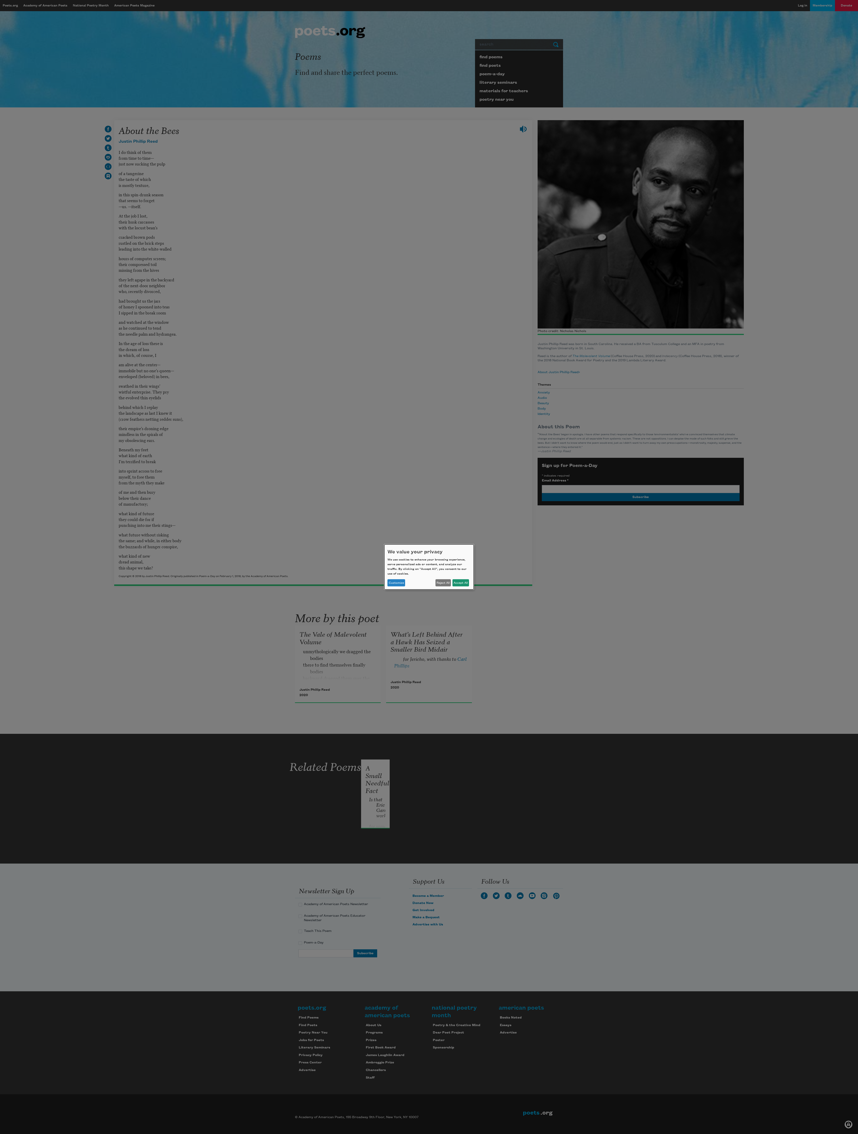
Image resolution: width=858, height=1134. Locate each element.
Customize (396, 582)
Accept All (461, 582)
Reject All (443, 582)
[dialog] (429, 567)
